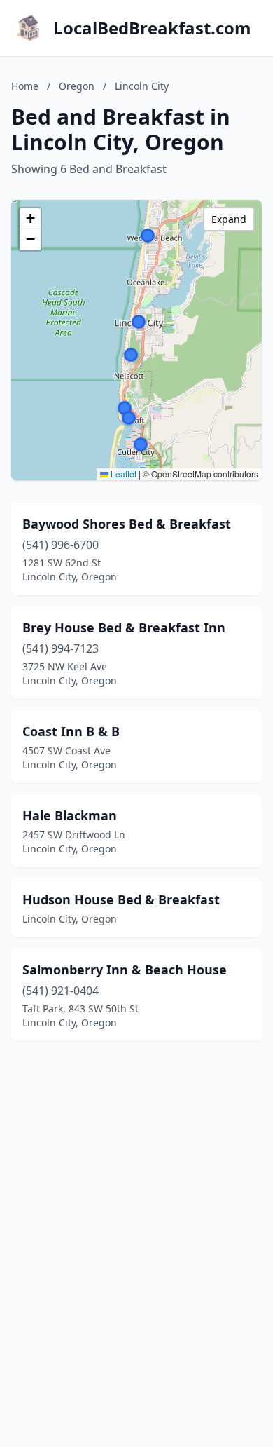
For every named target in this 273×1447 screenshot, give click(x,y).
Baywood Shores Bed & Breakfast (126, 523)
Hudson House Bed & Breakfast (121, 899)
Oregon (76, 86)
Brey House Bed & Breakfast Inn (123, 627)
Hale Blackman (69, 815)
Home (24, 86)
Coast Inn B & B (71, 731)
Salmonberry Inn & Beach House (124, 969)
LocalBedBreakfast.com (152, 28)
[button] (141, 444)
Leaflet (122, 474)
